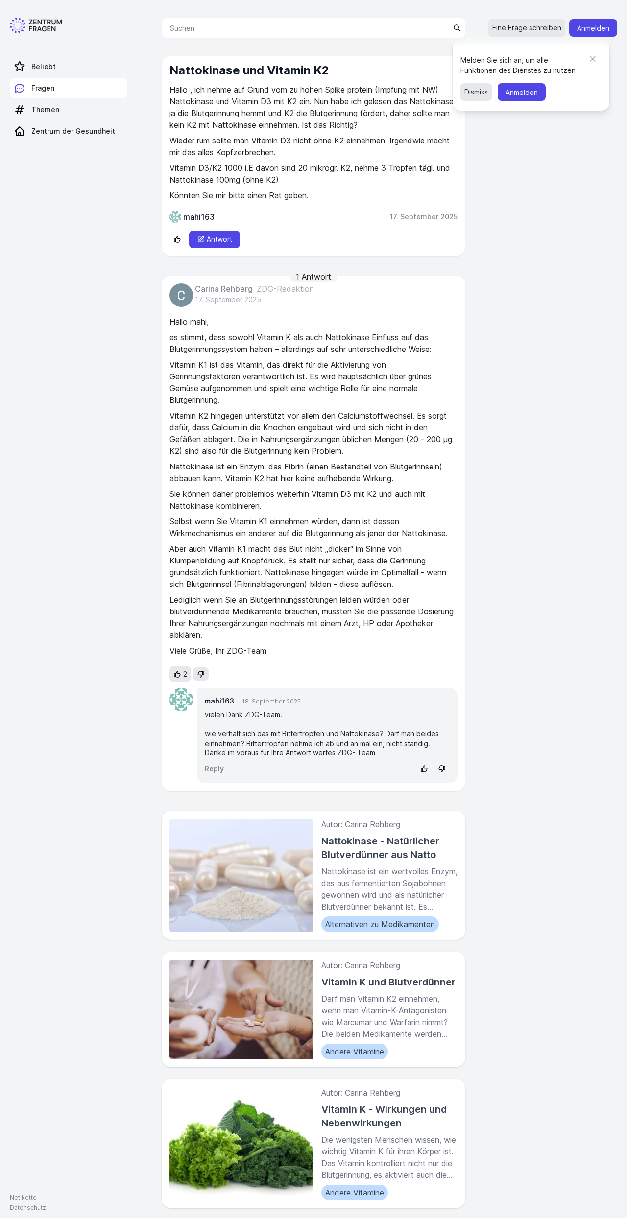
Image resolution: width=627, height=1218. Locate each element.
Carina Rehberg (224, 289)
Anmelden (593, 28)
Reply (214, 768)
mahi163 (219, 701)
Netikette (23, 1197)
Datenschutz (28, 1207)
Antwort (219, 239)
